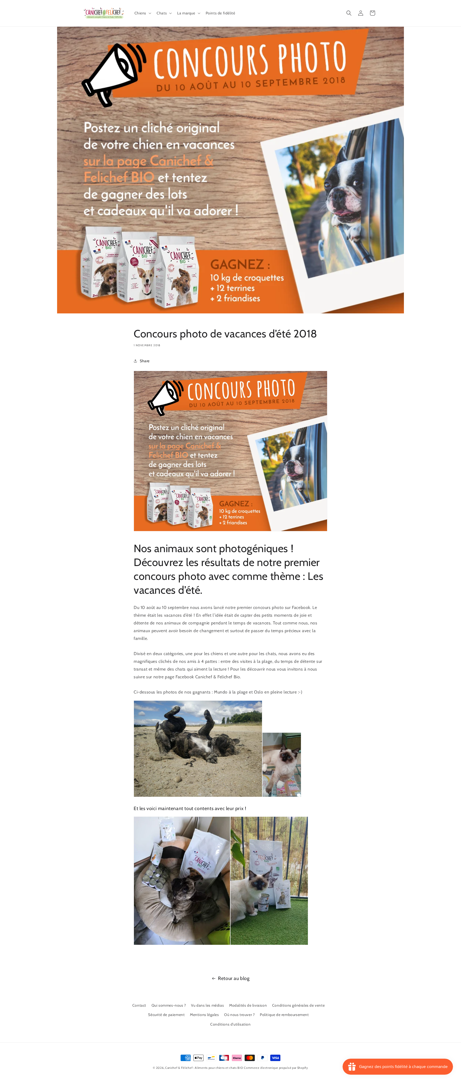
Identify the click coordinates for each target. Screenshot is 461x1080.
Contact (139, 1005)
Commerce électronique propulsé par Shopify (276, 1068)
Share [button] (145, 360)
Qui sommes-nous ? (169, 1005)
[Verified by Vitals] (59, 1067)
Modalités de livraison (248, 1005)
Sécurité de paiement (166, 1014)
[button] (142, 13)
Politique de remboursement (284, 1014)
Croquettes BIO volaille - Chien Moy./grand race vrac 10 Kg (66, 1059)
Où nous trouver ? (239, 1014)
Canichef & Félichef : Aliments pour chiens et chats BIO (204, 1068)
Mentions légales (204, 1014)
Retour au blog (233, 978)
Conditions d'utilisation (230, 1024)
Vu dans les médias (207, 1005)
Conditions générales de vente (298, 1005)
